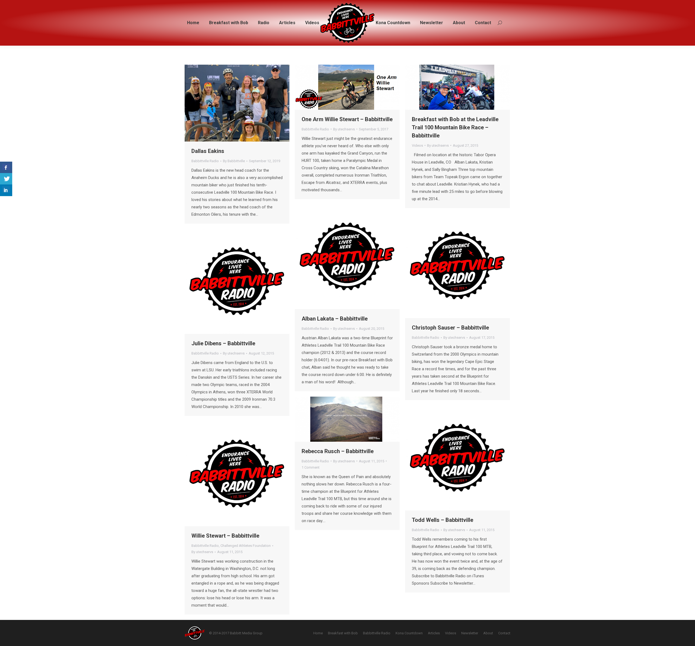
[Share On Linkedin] (6, 190)
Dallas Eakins (207, 151)
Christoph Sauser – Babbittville (450, 327)
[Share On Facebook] (6, 167)
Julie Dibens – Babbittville (223, 343)
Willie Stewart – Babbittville (225, 535)
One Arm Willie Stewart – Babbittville (347, 119)
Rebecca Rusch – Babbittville (338, 451)
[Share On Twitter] (6, 179)
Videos (417, 145)
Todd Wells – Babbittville (442, 520)
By (234, 161)
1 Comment (311, 467)
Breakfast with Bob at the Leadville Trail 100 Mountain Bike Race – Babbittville (455, 127)
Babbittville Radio (205, 161)
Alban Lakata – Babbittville (335, 318)
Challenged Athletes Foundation (245, 546)
